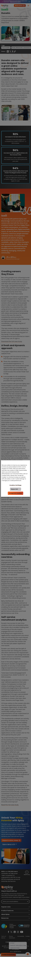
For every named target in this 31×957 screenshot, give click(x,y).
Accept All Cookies (15, 493)
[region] (15, 478)
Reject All (14, 489)
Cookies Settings (15, 485)
